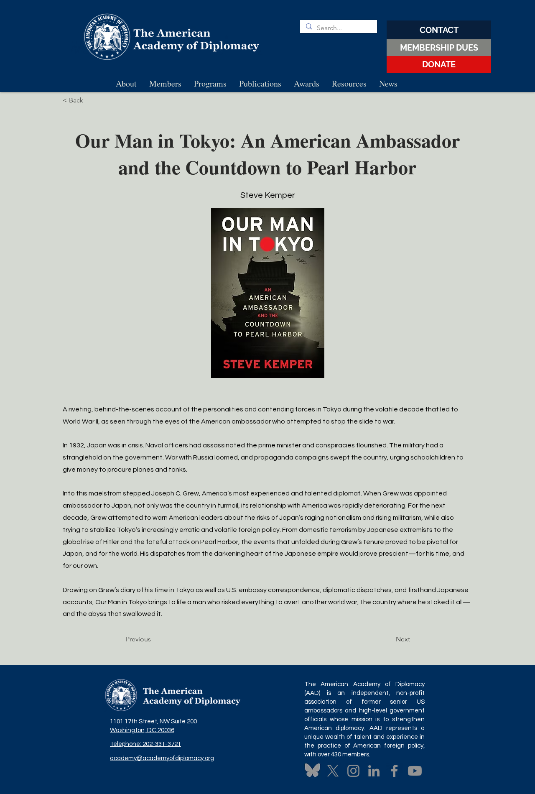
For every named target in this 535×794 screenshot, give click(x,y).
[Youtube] (415, 771)
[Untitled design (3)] (312, 771)
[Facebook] (394, 771)
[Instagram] (353, 771)
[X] (333, 771)
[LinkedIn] (374, 771)
